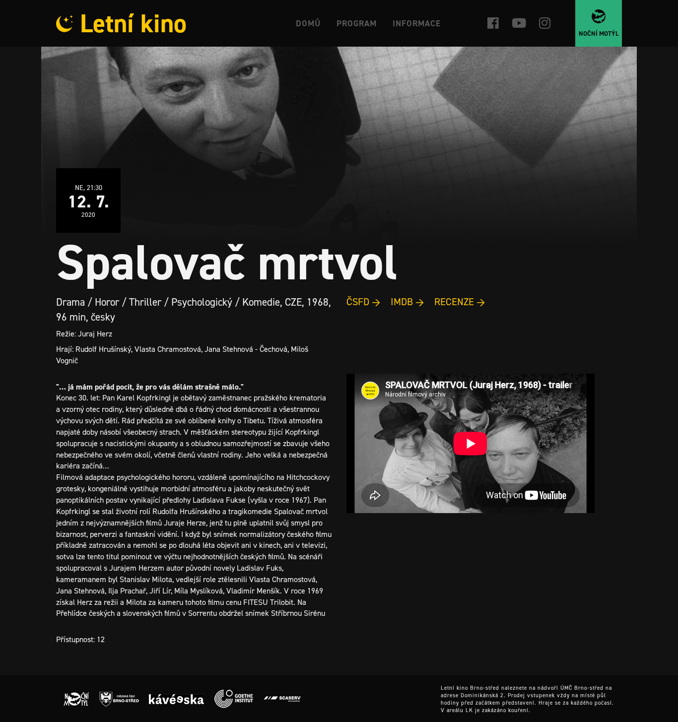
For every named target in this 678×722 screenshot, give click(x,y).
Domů (308, 23)
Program (357, 23)
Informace (417, 23)
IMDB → (407, 301)
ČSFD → (363, 301)
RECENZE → (459, 301)
